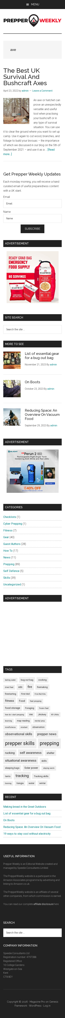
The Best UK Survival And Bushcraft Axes (25, 77)
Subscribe (32, 228)
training (8, 783)
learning (8, 721)
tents (7, 776)
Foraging (29, 708)
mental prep (40, 721)
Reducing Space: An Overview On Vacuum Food (42, 414)
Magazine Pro (37, 1001)
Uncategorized (12, 584)
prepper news (47, 734)
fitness (9, 700)
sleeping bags (12, 768)
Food (22, 700)
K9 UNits (55, 715)
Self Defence (11, 571)
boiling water (10, 680)
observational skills (18, 734)
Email (6, 197)
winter (42, 783)
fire (30, 687)
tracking (22, 776)
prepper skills (20, 743)
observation (38, 727)
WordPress (35, 1005)
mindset (24, 727)
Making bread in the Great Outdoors (24, 806)
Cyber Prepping (12, 523)
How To (7, 550)
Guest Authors (11, 544)
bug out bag (27, 680)
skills (44, 761)
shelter (50, 753)
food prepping (35, 701)
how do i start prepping (14, 715)
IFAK (31, 715)
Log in (46, 1005)
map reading (23, 720)
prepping (49, 743)
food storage (12, 708)
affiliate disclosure (43, 904)
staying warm (48, 768)
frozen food (44, 708)
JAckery (42, 714)
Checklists (9, 517)
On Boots (32, 382)
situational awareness (20, 761)
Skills (6, 577)
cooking (42, 680)
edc (20, 687)
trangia (20, 783)
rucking (10, 753)
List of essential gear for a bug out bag (42, 356)
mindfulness (10, 727)
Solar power (31, 767)
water (31, 783)
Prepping (8, 564)
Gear (6, 537)
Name (7, 211)
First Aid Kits (40, 694)
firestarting (10, 694)
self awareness (31, 753)
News (6, 557)
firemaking (42, 687)
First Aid (25, 694)
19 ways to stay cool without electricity (27, 833)
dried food (9, 687)
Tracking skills (41, 776)
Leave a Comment (42, 90)
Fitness (7, 530)
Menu (35, 4)
